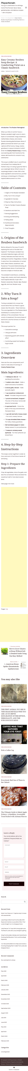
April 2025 (3, 1031)
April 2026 (3, 975)
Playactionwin (8, 3)
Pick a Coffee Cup (7, 750)
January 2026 (4, 989)
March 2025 (4, 1036)
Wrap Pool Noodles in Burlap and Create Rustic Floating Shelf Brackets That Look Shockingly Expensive (14, 937)
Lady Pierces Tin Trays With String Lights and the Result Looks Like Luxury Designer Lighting (13, 929)
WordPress (19, 1064)
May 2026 (3, 971)
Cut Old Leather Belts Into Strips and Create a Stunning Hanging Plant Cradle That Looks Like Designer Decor (14, 946)
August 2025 (4, 1013)
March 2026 (4, 980)
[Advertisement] (14, 40)
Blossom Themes (5, 1064)
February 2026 (5, 985)
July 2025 (3, 1017)
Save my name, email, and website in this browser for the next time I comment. (14, 877)
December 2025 (5, 994)
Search (3, 897)
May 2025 (3, 1026)
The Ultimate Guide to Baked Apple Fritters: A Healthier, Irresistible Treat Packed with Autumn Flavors (14, 814)
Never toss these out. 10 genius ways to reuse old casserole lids (13, 914)
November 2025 (5, 999)
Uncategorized (6, 56)
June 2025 (4, 1022)
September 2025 (5, 1008)
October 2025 (5, 1003)
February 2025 (5, 1040)
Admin (2, 71)
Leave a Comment (14, 1069)
